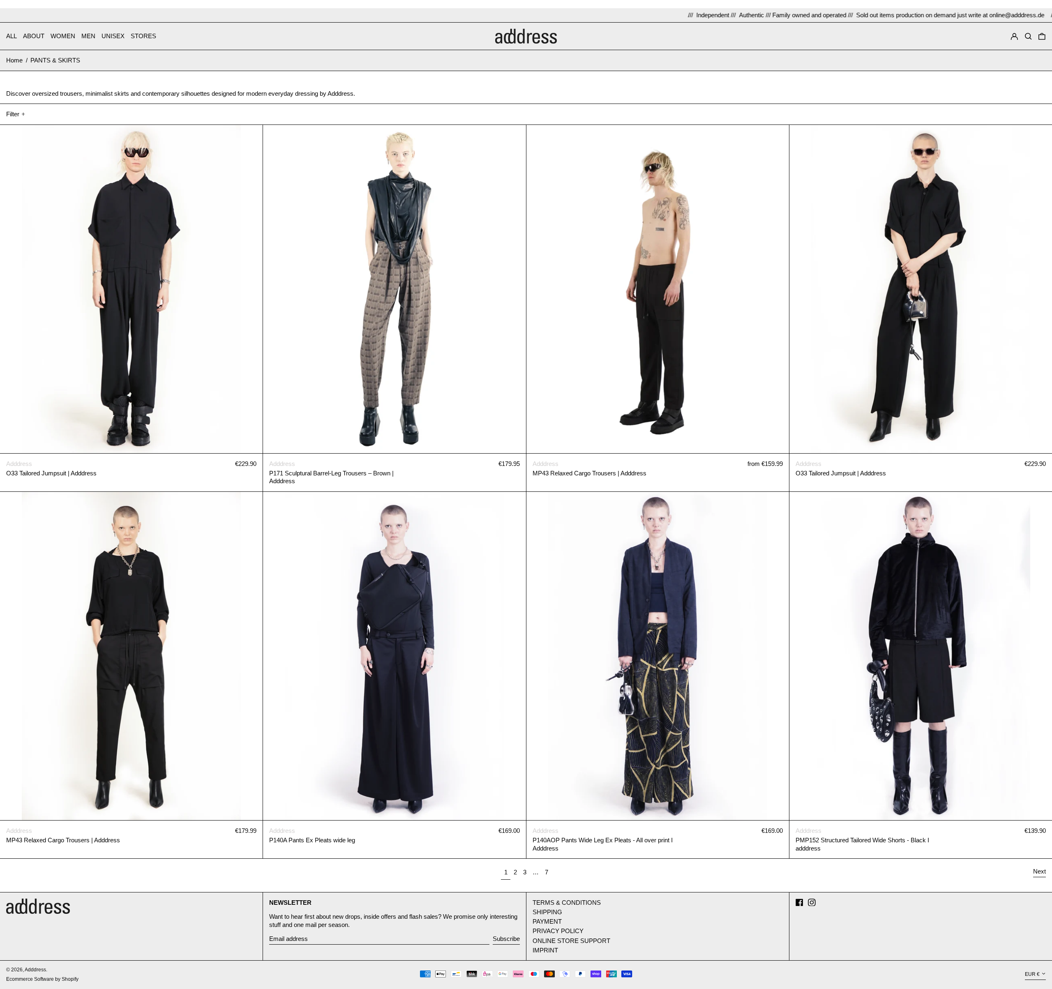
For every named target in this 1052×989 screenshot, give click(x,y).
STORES (143, 35)
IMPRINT (545, 950)
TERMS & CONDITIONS (567, 902)
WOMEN (63, 35)
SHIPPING (547, 911)
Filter (12, 114)
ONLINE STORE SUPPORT (571, 940)
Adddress (35, 970)
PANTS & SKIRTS (55, 60)
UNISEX (113, 35)
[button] (1028, 36)
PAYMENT (547, 921)
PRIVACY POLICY (558, 930)
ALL (11, 35)
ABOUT (33, 35)
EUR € (1032, 974)
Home (14, 60)
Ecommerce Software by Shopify (42, 979)
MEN (88, 35)
